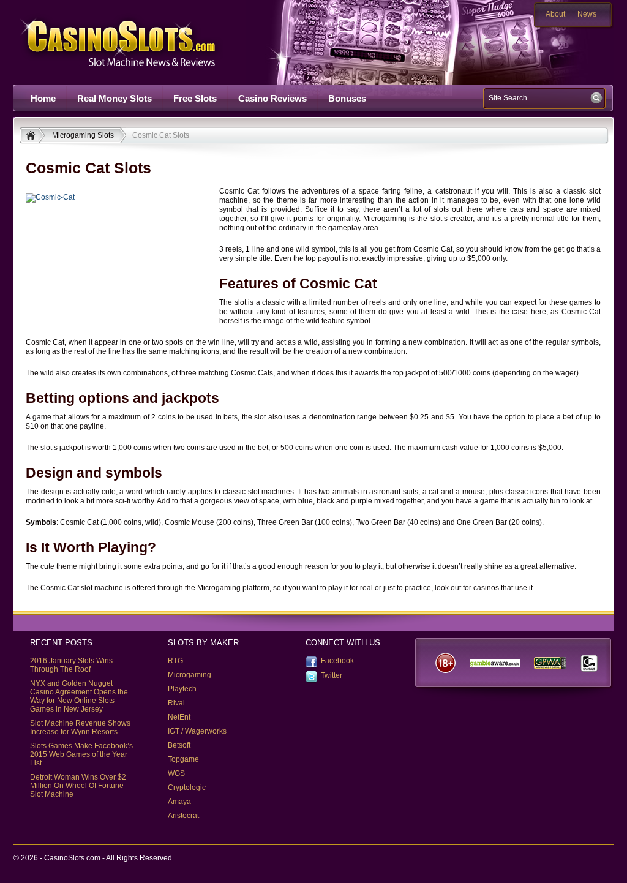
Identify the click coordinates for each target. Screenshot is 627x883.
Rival (176, 703)
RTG (175, 660)
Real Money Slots (114, 98)
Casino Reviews (272, 98)
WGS (176, 773)
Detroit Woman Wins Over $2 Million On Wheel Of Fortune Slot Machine (78, 785)
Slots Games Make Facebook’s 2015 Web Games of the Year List (81, 754)
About (555, 14)
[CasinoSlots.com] (32, 136)
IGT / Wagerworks (197, 731)
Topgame (183, 759)
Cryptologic (187, 787)
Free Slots (195, 98)
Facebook (337, 660)
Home (43, 98)
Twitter (331, 675)
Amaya (179, 801)
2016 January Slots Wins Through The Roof (71, 665)
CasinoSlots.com (139, 42)
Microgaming (189, 675)
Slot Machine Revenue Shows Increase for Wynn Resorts (80, 727)
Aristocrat (183, 815)
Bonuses (347, 98)
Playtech (182, 689)
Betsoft (179, 745)
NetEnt (179, 717)
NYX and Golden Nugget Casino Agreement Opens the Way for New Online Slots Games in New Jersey (79, 696)
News (586, 14)
